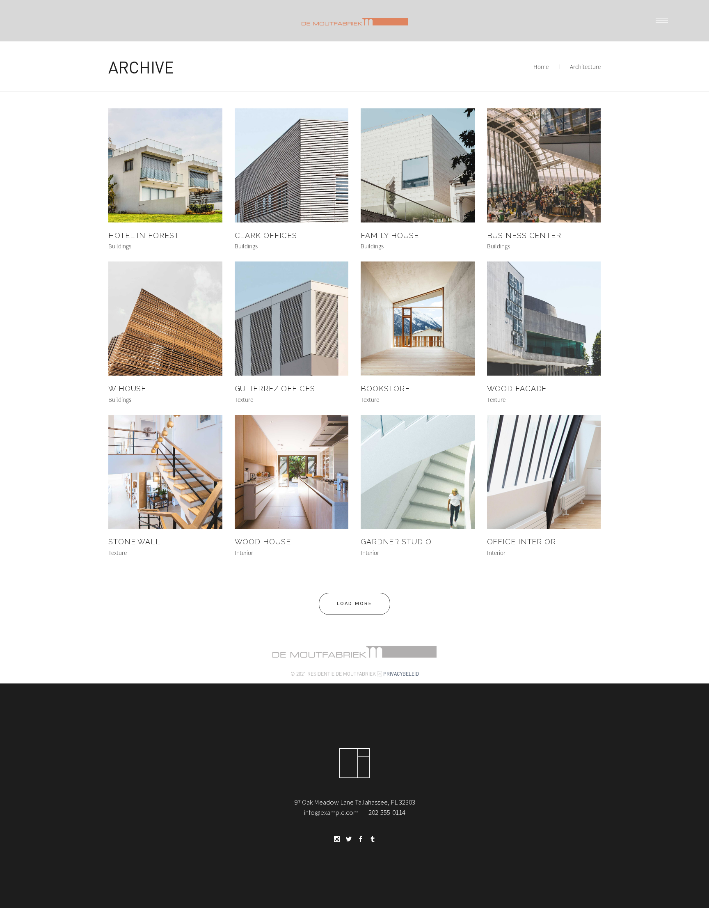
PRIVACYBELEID (401, 674)
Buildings (119, 246)
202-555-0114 (386, 812)
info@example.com (331, 812)
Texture (244, 400)
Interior (244, 553)
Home (541, 67)
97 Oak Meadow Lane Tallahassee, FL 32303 (354, 802)
